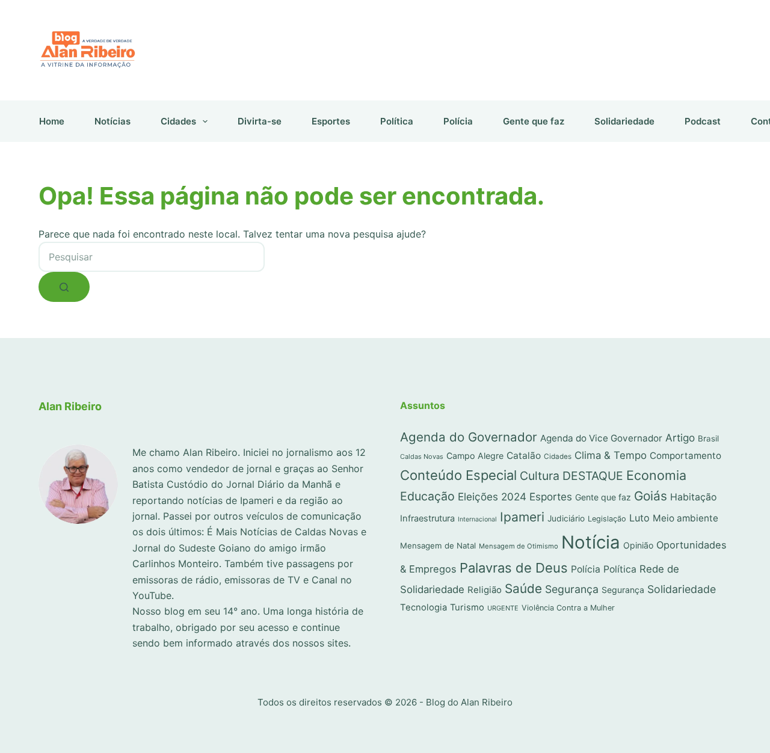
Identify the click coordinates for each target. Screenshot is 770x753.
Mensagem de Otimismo (518, 546)
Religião (484, 590)
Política (396, 121)
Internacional (477, 519)
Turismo (467, 607)
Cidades (178, 121)
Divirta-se (260, 121)
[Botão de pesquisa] (64, 287)
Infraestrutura (427, 518)
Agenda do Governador (468, 436)
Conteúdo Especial (458, 475)
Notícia (590, 542)
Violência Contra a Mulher (568, 607)
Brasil (708, 438)
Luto (639, 518)
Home (51, 121)
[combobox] (151, 257)
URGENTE (503, 608)
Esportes (331, 121)
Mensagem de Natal (438, 545)
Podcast (703, 121)
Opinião (638, 545)
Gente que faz (533, 121)
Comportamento (685, 455)
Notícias (112, 121)
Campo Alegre (475, 455)
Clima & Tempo (610, 455)
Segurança (572, 589)
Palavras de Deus (514, 568)
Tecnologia (423, 607)
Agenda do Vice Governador (601, 438)
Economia (656, 475)
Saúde (523, 588)
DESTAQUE (592, 476)
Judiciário (566, 518)
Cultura (539, 476)
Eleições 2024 (492, 496)
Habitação (693, 497)
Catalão (524, 455)
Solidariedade (624, 121)
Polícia (458, 121)
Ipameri (522, 516)
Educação (427, 496)
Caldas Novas (421, 456)
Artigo (680, 437)
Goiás (650, 495)
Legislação (607, 518)
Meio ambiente (685, 518)
